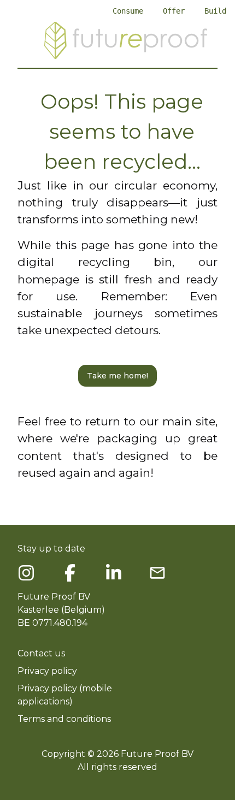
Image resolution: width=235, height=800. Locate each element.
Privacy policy (47, 671)
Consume (128, 11)
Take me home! (117, 376)
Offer (174, 11)
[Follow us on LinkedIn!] (113, 573)
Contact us (41, 653)
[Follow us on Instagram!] (70, 573)
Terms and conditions (64, 719)
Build (215, 11)
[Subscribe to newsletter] (157, 573)
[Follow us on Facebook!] (26, 573)
